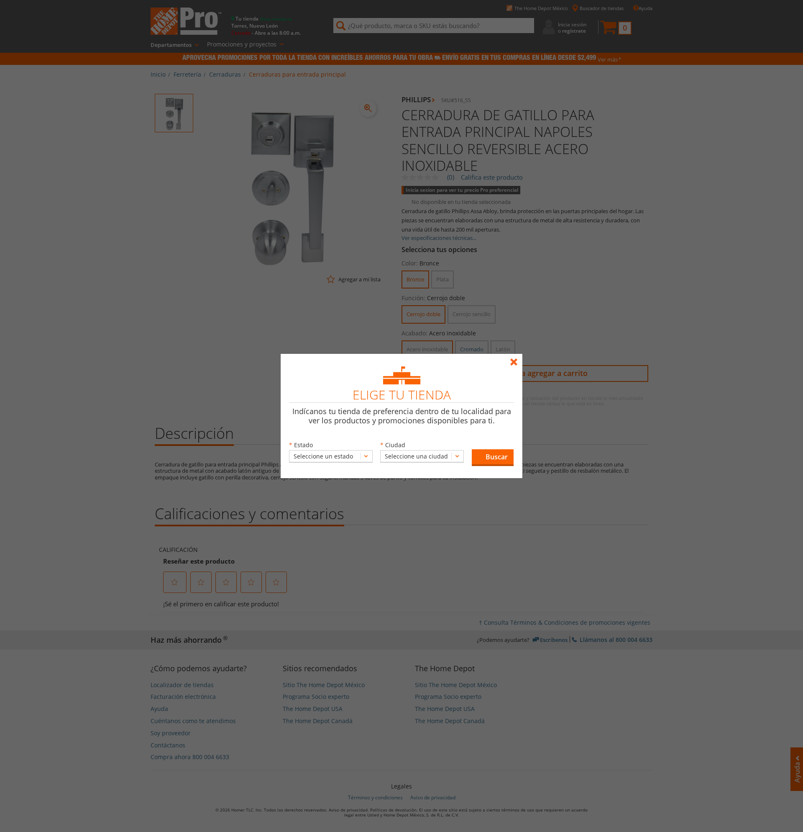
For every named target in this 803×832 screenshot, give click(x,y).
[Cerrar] (516, 358)
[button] (493, 457)
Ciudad (395, 445)
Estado (303, 445)
